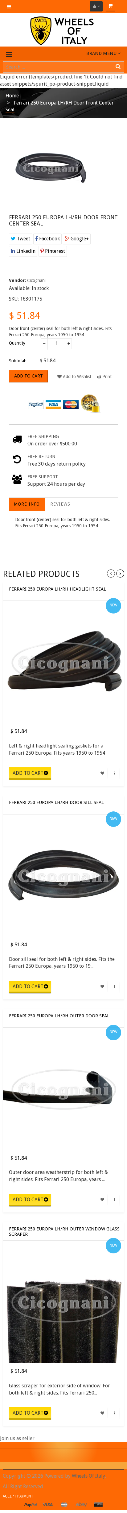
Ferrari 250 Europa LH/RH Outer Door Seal (59, 1016)
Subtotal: (17, 360)
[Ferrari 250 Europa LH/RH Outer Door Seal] (63, 1089)
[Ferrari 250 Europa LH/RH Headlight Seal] (63, 662)
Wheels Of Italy (88, 1476)
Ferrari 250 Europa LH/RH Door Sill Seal (56, 802)
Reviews (60, 504)
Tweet (22, 239)
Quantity (17, 343)
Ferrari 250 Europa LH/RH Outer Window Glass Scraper (64, 1231)
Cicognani (36, 280)
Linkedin (25, 251)
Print (106, 376)
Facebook (49, 239)
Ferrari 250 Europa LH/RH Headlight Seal (57, 589)
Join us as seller (17, 1438)
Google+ (79, 239)
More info (27, 504)
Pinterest (54, 251)
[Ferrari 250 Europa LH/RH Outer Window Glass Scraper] (63, 1302)
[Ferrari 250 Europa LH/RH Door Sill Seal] (63, 876)
